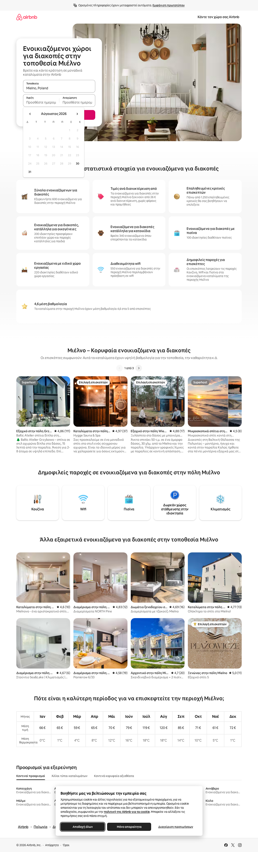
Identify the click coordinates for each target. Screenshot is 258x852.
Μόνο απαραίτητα (129, 827)
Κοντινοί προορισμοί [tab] (30, 776)
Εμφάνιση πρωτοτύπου (169, 5)
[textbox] (41, 102)
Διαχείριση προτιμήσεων (175, 827)
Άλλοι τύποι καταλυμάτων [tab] (69, 776)
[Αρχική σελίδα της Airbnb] (26, 17)
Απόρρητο (52, 845)
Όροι (66, 845)
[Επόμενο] (138, 368)
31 (29, 172)
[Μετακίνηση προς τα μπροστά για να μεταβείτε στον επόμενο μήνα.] (77, 114)
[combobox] (59, 88)
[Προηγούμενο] (119, 368)
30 (77, 163)
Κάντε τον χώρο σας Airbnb (218, 17)
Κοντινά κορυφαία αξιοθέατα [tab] (114, 776)
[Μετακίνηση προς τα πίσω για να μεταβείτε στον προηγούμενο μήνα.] (30, 114)
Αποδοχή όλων (82, 827)
